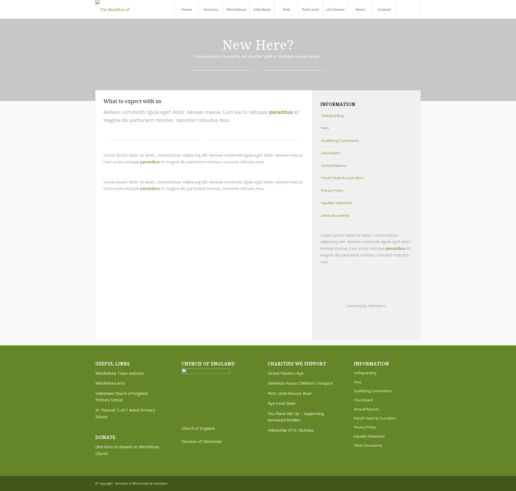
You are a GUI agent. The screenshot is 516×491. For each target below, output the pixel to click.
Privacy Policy (332, 190)
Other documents (335, 215)
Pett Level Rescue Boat (290, 393)
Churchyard (330, 152)
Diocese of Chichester (202, 441)
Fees (325, 127)
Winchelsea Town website (119, 373)
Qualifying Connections (340, 140)
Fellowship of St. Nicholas (291, 430)
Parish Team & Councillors (342, 177)
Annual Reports (333, 165)
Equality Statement (336, 202)
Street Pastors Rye (286, 373)
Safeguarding (332, 115)
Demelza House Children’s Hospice (300, 383)
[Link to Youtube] (417, 483)
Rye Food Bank (281, 403)
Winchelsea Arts (110, 383)
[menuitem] (186, 9)
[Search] (408, 9)
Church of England (198, 428)
